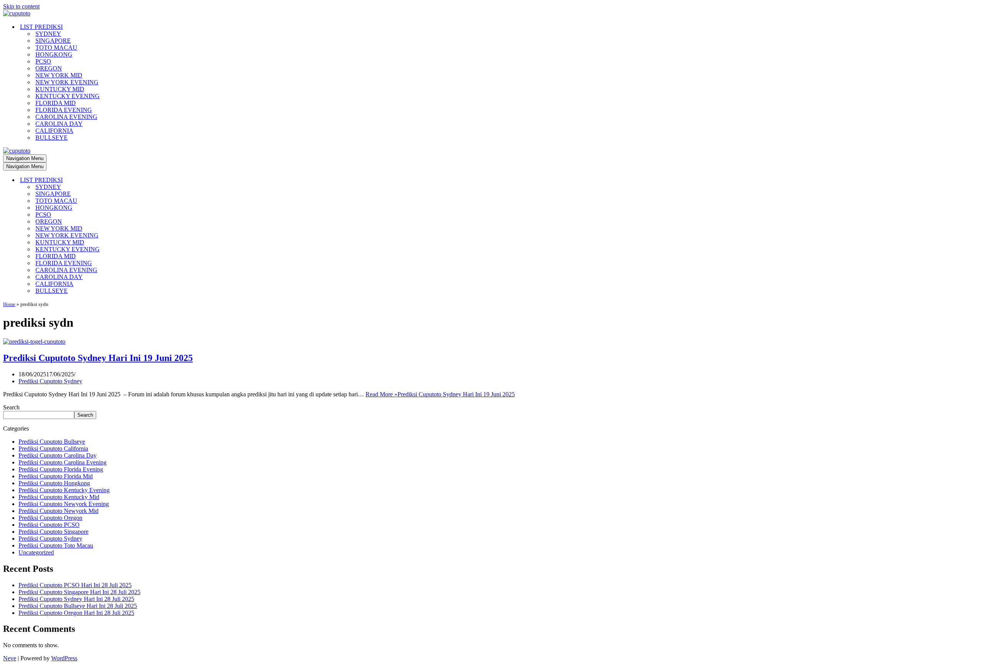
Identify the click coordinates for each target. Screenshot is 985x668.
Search (11, 407)
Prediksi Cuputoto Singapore (53, 531)
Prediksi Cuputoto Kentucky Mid (58, 497)
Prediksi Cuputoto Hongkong (54, 483)
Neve (9, 658)
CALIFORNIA (54, 130)
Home (9, 304)
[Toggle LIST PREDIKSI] (137, 180)
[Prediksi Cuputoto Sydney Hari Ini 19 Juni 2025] (34, 341)
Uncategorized (36, 552)
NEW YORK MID (58, 75)
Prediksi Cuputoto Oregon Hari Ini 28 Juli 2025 (76, 613)
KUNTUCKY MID (59, 89)
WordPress (64, 658)
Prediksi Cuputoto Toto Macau (55, 545)
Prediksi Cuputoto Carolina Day (57, 455)
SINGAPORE (53, 40)
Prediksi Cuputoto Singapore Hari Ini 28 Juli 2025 (79, 592)
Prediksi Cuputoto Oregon (50, 517)
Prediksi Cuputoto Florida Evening (60, 469)
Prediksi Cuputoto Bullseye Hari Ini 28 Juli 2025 (77, 606)
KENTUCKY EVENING (67, 96)
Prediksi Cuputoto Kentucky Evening (64, 490)
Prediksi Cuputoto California (53, 448)
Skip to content (21, 6)
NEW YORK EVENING (66, 82)
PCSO (43, 61)
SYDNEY (48, 33)
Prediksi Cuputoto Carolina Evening (62, 462)
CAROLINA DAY (59, 123)
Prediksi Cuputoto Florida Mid (55, 476)
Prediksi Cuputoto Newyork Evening (63, 504)
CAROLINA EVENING (66, 117)
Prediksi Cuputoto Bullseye (51, 441)
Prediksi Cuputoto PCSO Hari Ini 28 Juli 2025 (75, 585)
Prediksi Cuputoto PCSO (49, 524)
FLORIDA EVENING (63, 110)
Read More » (440, 394)
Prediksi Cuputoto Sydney (50, 381)
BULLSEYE (51, 137)
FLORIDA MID (55, 103)
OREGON (48, 68)
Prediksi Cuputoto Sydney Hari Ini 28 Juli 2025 (76, 599)
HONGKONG (53, 54)
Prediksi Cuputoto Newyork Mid (58, 511)
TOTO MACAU (56, 47)
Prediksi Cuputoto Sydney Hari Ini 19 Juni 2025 (98, 358)
